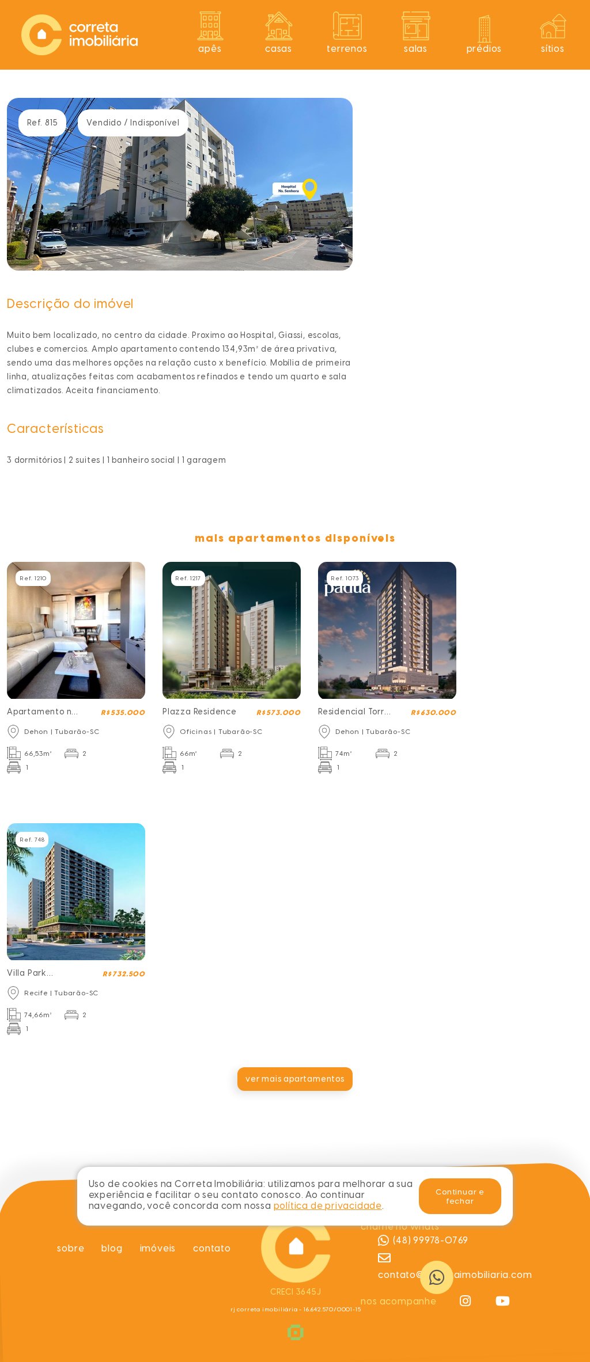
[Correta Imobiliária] (79, 34)
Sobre (70, 1248)
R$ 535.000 (123, 713)
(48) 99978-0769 (430, 1240)
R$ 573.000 (278, 713)
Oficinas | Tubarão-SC (221, 732)
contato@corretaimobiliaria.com (455, 1274)
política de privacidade (328, 1205)
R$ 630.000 (433, 713)
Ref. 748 (32, 839)
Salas (416, 48)
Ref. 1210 (33, 578)
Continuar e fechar (460, 1196)
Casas (278, 48)
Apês (209, 48)
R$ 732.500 (124, 974)
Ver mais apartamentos (295, 1079)
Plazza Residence (199, 712)
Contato (212, 1248)
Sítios (553, 48)
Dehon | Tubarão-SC (61, 732)
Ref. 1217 (188, 578)
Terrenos (347, 48)
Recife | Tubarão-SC (61, 993)
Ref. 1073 (345, 578)
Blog (111, 1248)
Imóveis (158, 1248)
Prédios (484, 48)
